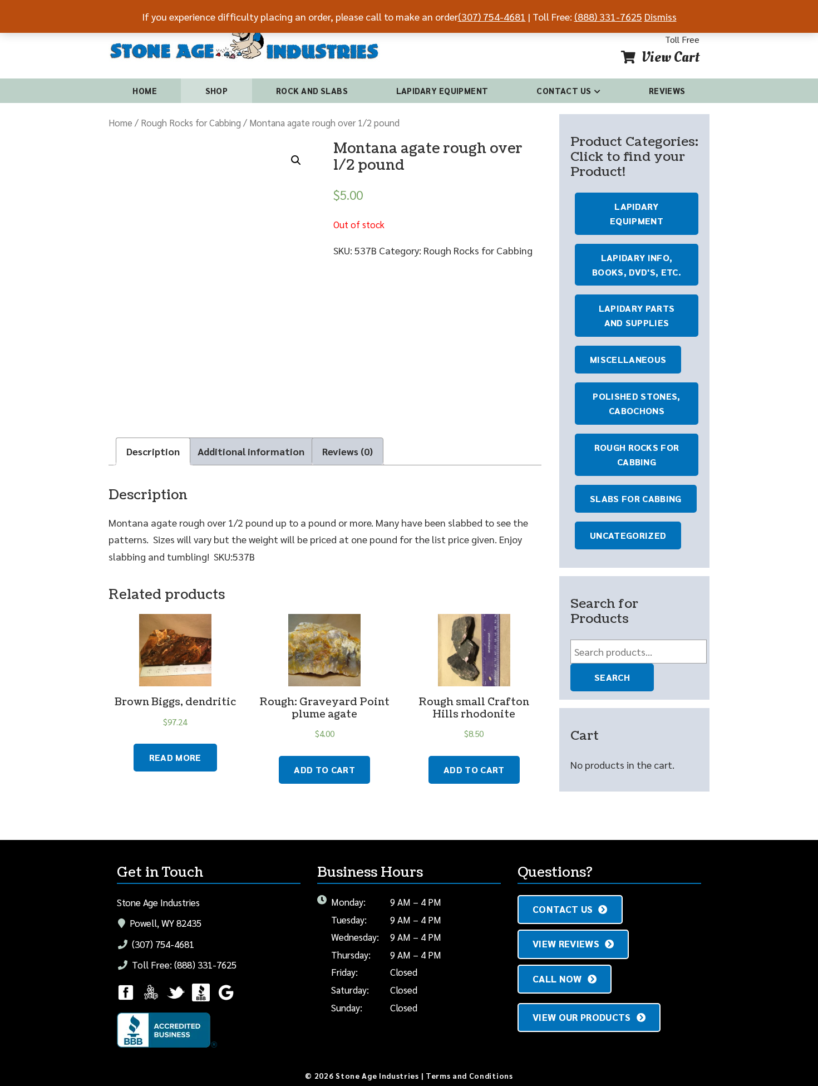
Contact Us (564, 90)
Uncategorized (628, 535)
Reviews (667, 90)
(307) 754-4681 (162, 944)
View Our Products (582, 1017)
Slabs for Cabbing (636, 498)
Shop (216, 90)
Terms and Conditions (469, 1075)
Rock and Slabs (312, 90)
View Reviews (566, 943)
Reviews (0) (347, 451)
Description (153, 451)
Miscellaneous (628, 359)
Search (612, 677)
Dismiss (660, 16)
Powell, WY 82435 (164, 923)
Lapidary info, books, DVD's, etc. (636, 265)
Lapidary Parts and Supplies (637, 315)
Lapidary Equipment (442, 90)
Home (144, 90)
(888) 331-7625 (608, 16)
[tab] (153, 452)
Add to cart (324, 769)
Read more (175, 757)
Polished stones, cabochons (636, 403)
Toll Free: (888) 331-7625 (183, 965)
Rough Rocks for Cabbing (191, 122)
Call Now (557, 978)
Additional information (251, 451)
